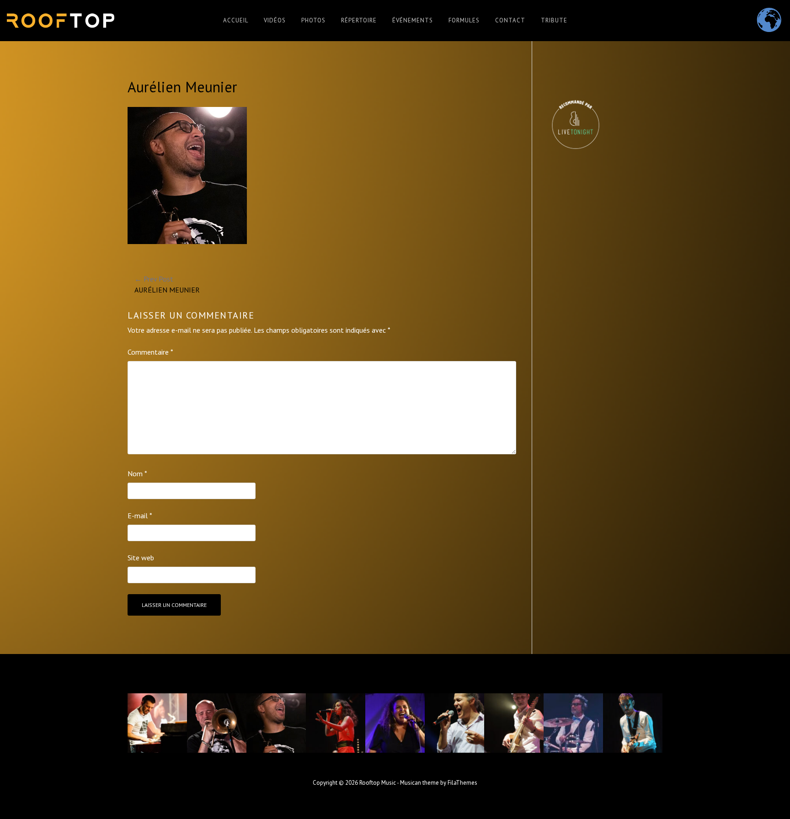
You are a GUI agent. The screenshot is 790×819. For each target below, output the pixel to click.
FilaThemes (462, 783)
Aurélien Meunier (167, 284)
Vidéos (275, 20)
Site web (141, 557)
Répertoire (359, 20)
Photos (313, 20)
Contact (510, 20)
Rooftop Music (377, 783)
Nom (137, 473)
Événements (412, 20)
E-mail (140, 515)
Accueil (235, 20)
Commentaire (150, 351)
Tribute (554, 20)
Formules (464, 20)
